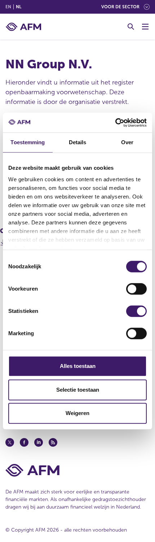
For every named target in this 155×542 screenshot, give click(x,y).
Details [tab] (78, 142)
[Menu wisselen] (145, 26)
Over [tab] (127, 142)
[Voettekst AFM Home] (77, 470)
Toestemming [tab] (27, 142)
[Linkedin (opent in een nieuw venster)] (38, 442)
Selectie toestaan (77, 390)
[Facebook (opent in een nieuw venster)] (24, 442)
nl (18, 6)
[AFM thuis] (23, 27)
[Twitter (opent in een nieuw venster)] (9, 442)
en (8, 6)
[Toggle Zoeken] (131, 26)
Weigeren (77, 413)
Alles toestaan (78, 366)
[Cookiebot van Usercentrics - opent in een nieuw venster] (115, 122)
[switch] (136, 289)
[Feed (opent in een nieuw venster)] (53, 442)
